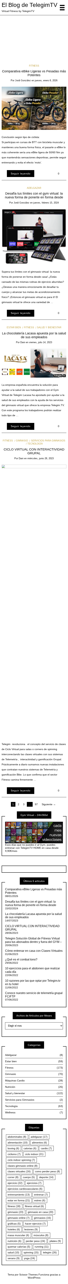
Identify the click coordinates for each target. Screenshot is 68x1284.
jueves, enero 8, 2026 (46, 80)
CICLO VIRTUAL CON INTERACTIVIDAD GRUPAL (34, 451)
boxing (13, 1148)
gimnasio (15, 1212)
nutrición (14, 1241)
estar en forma (19, 1200)
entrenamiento (19, 1194)
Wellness (34, 1112)
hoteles (14, 1229)
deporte (46, 1177)
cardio (46, 1148)
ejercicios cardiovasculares (25, 1188)
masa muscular (18, 1235)
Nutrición (34, 1086)
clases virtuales (19, 1171)
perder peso (35, 1241)
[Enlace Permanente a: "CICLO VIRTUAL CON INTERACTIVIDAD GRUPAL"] (34, 600)
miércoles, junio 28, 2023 (40, 458)
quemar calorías (19, 1246)
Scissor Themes (28, 1274)
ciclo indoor (34, 1154)
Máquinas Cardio (34, 1080)
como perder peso (47, 1171)
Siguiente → (49, 804)
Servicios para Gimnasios (48, 440)
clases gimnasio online (23, 1165)
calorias (30, 1148)
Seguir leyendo (20, 173)
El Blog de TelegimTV (29, 5)
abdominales (17, 1136)
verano (14, 1258)
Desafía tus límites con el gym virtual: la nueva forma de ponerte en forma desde (34, 36)
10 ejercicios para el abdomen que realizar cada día (32, 970)
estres (39, 1200)
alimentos (39, 1142)
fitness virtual (34, 1206)
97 (36, 804)
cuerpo (29, 1177)
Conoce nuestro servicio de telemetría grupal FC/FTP (34, 994)
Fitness (34, 65)
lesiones (31, 1229)
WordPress (34, 1277)
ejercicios (34, 1183)
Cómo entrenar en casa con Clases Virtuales (34, 950)
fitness (14, 1206)
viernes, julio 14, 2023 (40, 342)
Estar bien (14, 327)
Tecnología (35, 443)
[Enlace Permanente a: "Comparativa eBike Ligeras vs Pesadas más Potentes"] (34, 108)
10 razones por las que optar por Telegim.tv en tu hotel (32, 982)
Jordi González (36, 43)
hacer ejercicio (35, 1223)
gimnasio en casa (40, 1212)
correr (13, 1177)
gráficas (14, 1223)
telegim (50, 1252)
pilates (55, 1241)
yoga (29, 1258)
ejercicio (15, 1183)
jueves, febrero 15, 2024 (46, 202)
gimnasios (42, 1217)
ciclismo (14, 1154)
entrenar (41, 1194)
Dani (22, 342)
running (42, 1246)
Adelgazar (34, 27)
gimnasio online (19, 1217)
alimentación (18, 1142)
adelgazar (39, 1136)
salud (13, 1252)
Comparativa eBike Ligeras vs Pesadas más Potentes (34, 73)
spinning (31, 1252)
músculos (41, 1235)
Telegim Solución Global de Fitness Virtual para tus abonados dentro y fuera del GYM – (33, 940)
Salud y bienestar (49, 327)
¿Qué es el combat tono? (21, 959)
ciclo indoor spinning (21, 1160)
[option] (34, 35)
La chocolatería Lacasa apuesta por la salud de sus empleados (34, 335)
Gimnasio (22, 440)
